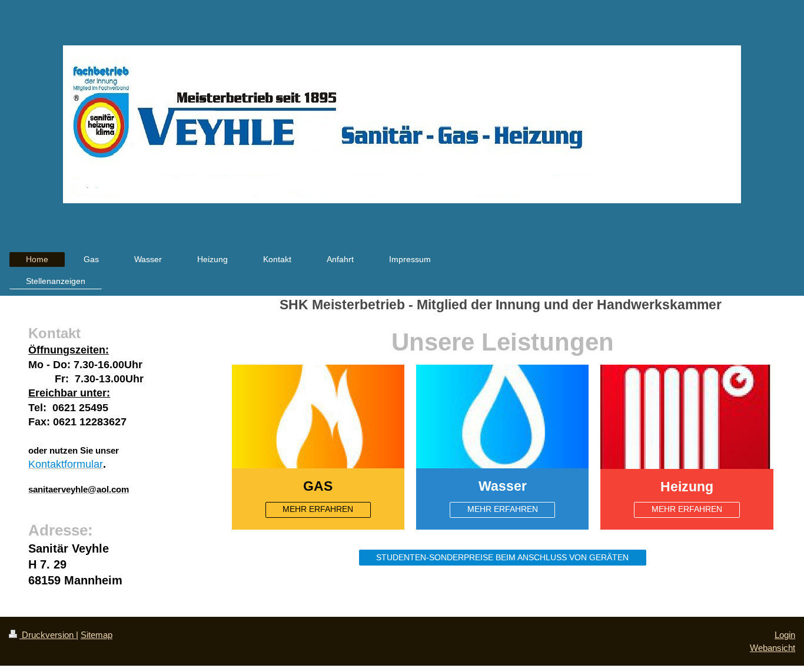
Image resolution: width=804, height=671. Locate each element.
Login (785, 635)
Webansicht (772, 648)
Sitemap (96, 635)
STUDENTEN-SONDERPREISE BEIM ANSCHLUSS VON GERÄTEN (502, 557)
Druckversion (47, 635)
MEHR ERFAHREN (318, 509)
